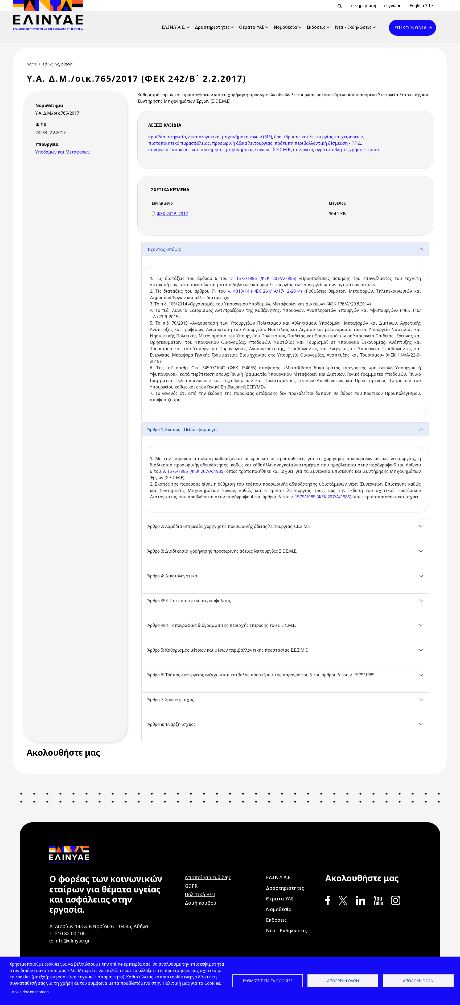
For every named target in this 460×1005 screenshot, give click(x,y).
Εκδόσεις (316, 27)
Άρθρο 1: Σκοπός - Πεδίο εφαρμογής (183, 429)
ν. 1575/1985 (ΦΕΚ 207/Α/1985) (263, 278)
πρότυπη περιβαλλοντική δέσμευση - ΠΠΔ (317, 143)
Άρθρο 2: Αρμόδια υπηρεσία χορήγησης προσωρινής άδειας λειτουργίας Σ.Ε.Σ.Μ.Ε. (229, 526)
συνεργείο (303, 149)
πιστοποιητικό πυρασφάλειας (179, 143)
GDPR (191, 886)
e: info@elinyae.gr (69, 940)
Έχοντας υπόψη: (164, 249)
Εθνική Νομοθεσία (57, 64)
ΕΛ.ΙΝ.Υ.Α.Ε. (173, 27)
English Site (421, 6)
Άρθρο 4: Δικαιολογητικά (172, 576)
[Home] (50, 15)
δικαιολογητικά (204, 137)
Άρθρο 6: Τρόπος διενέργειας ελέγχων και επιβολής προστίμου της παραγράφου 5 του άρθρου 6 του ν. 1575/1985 (261, 675)
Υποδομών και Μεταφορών (62, 152)
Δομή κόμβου (200, 903)
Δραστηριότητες (212, 27)
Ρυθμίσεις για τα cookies (268, 980)
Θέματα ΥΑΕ (251, 27)
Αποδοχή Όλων (418, 980)
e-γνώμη (392, 6)
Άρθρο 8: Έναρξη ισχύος (171, 724)
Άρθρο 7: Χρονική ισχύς (170, 699)
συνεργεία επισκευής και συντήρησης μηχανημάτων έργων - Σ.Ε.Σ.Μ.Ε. (219, 149)
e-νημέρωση (363, 6)
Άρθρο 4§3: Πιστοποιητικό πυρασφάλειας (189, 600)
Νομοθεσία (285, 27)
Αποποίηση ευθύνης (208, 877)
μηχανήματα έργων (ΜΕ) (247, 137)
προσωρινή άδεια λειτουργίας (242, 143)
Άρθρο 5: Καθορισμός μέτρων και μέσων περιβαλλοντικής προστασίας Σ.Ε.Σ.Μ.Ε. (228, 650)
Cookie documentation (29, 991)
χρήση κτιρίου (364, 149)
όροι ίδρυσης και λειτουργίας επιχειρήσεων (318, 137)
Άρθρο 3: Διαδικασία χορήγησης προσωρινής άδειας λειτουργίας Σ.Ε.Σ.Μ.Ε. (222, 551)
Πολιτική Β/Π (200, 894)
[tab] (285, 332)
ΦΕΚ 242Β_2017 (172, 214)
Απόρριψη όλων (343, 980)
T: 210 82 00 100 (67, 933)
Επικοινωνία (410, 28)
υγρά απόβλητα (331, 149)
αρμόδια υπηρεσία (167, 137)
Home (31, 64)
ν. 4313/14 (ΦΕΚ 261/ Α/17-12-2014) (265, 291)
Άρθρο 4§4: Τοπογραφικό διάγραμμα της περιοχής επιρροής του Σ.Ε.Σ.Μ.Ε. (221, 625)
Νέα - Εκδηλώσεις (353, 27)
